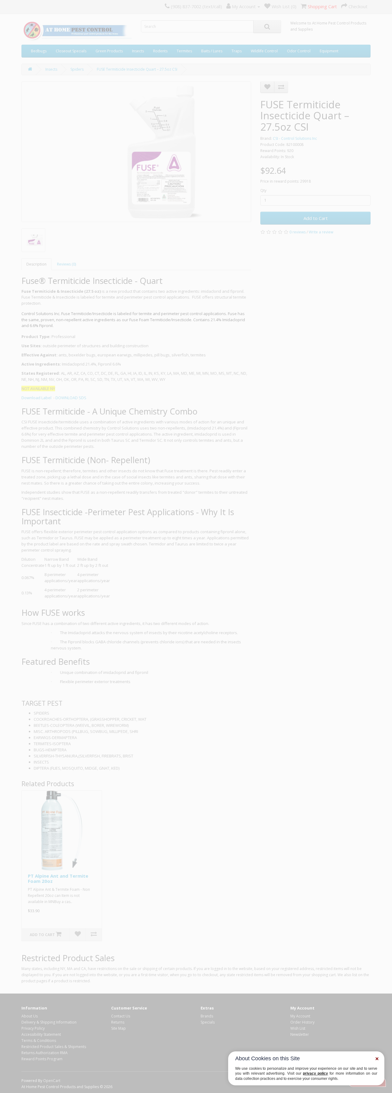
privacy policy (315, 1073)
